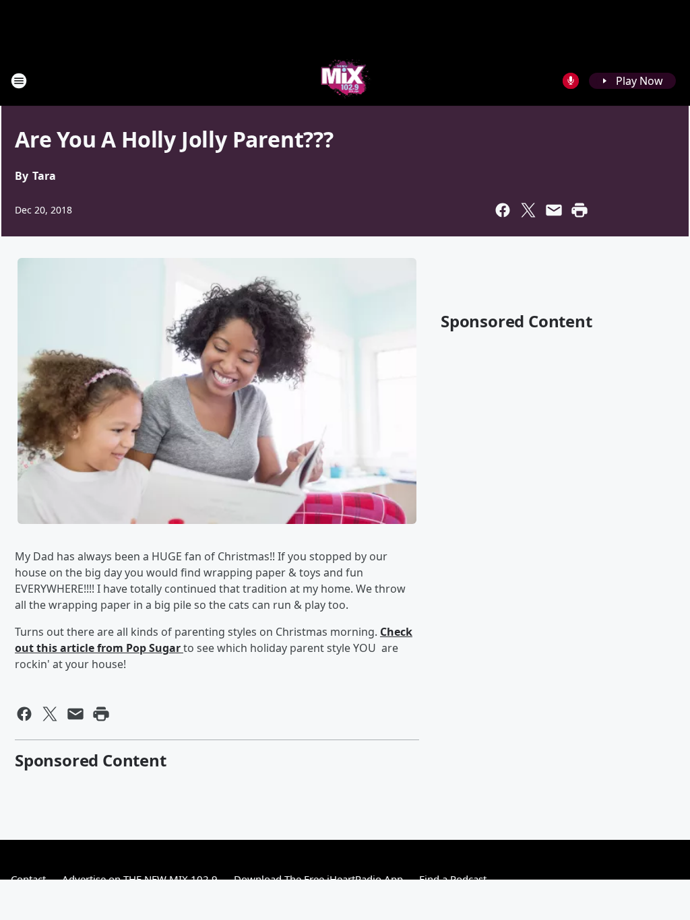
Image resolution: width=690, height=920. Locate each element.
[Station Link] (345, 80)
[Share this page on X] (528, 210)
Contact (28, 879)
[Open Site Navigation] (19, 81)
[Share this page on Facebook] (502, 210)
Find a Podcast (453, 879)
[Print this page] (579, 210)
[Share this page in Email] (553, 210)
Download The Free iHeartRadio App (318, 879)
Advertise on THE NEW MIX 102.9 (140, 879)
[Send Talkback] (571, 81)
